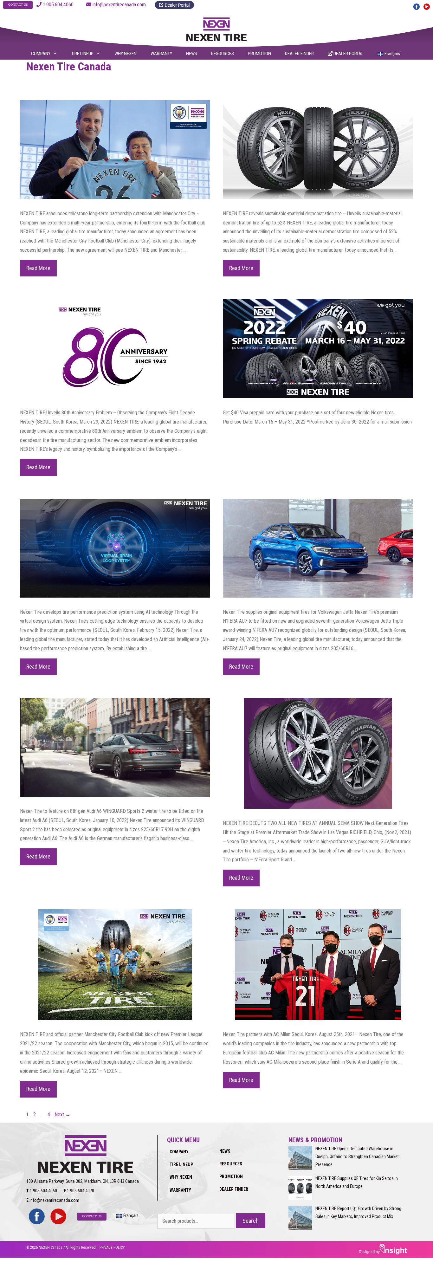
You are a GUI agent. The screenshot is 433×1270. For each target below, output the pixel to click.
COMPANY (40, 53)
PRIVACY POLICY (112, 1247)
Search (250, 1220)
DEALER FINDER (299, 53)
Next (62, 1114)
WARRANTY (161, 53)
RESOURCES (222, 53)
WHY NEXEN (125, 53)
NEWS (191, 53)
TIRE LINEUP (82, 53)
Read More (41, 270)
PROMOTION (259, 53)
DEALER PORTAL (348, 53)
